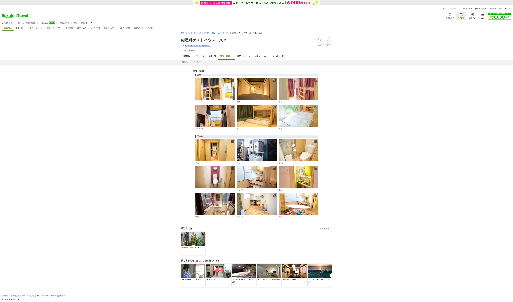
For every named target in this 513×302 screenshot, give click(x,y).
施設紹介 (187, 56)
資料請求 (61, 296)
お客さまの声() (261, 56)
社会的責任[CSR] (33, 296)
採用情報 (45, 296)
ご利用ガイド (455, 8)
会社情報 (5, 296)
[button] (203, 233)
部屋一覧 (212, 56)
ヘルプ (445, 8)
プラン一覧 (199, 56)
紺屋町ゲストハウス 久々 (204, 40)
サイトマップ (467, 8)
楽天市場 (492, 8)
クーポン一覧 (278, 56)
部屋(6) (185, 62)
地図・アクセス (243, 56)
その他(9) (197, 62)
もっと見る (324, 228)
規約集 (53, 296)
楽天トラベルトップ (188, 33)
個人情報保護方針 (18, 296)
